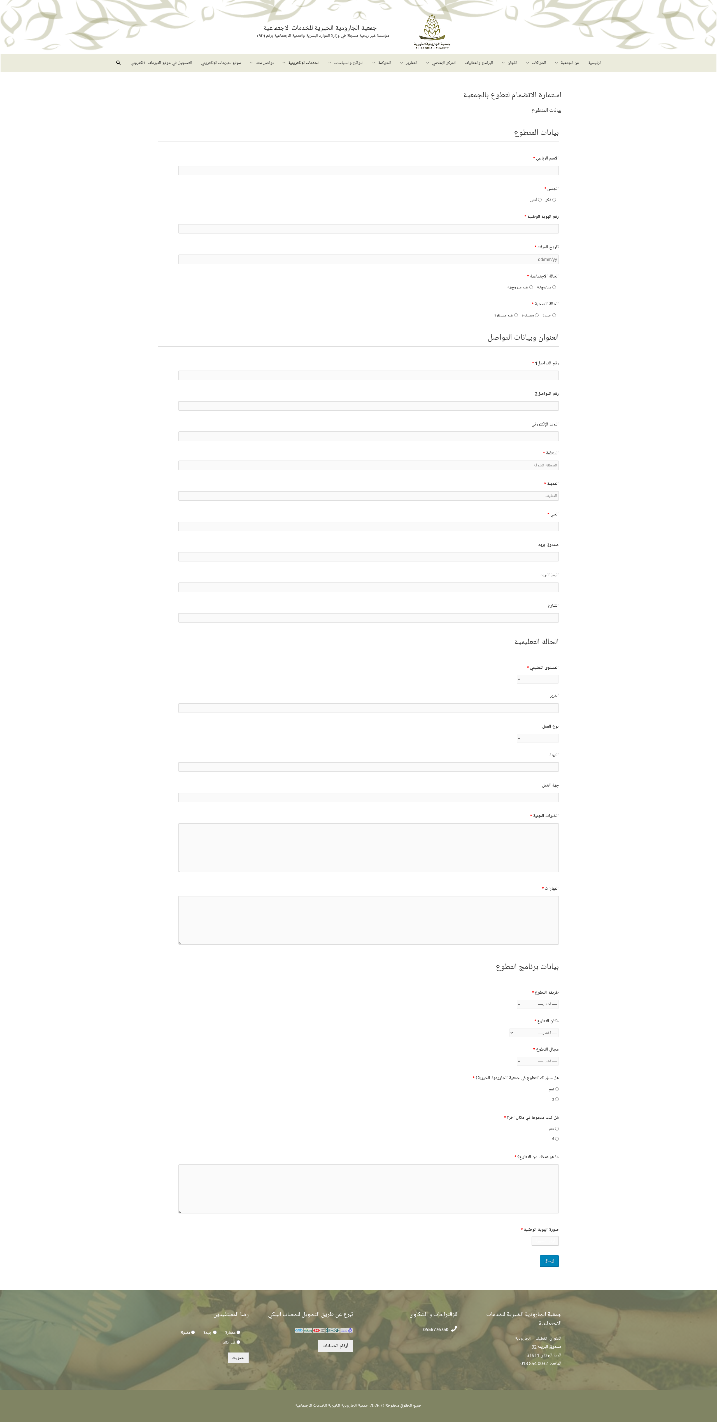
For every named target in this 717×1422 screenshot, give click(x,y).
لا (553, 1099)
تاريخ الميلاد (547, 247)
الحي (553, 514)
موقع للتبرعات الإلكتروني (221, 63)
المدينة (551, 484)
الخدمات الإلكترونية (304, 63)
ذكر (549, 200)
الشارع (553, 606)
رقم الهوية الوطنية (542, 217)
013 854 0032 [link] (534, 1363)
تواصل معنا (264, 63)
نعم (552, 1089)
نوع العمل (550, 726)
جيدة (547, 315)
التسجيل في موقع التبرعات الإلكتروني (161, 63)
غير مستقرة (504, 315)
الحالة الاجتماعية (543, 276)
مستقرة (528, 315)
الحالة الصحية (545, 304)
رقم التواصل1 (545, 363)
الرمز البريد (550, 575)
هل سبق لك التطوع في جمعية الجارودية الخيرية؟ (516, 1078)
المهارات (550, 888)
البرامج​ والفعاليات (479, 63)
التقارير (411, 63)
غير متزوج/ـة (518, 287)
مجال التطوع (546, 1049)
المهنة (554, 755)
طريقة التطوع (545, 992)
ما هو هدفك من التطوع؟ (537, 1157)
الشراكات (539, 63)
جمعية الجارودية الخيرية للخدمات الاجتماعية (320, 28)
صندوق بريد (548, 545)
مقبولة (185, 1332)
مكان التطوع (546, 1021)
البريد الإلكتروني (545, 424)
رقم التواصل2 (547, 394)
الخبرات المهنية (544, 816)
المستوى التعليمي (543, 668)
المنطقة (551, 453)
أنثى (534, 200)
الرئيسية (594, 63)
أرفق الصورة (545, 1241)
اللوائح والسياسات (349, 63)
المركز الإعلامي (444, 63)
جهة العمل (550, 785)
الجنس (551, 189)
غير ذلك (229, 1342)
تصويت (238, 1358)
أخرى (554, 696)
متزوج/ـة (544, 287)
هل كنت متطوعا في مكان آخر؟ (531, 1118)
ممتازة (230, 1332)
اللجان (512, 63)
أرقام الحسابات (335, 1346)
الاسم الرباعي (546, 158)
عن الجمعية (570, 63)
